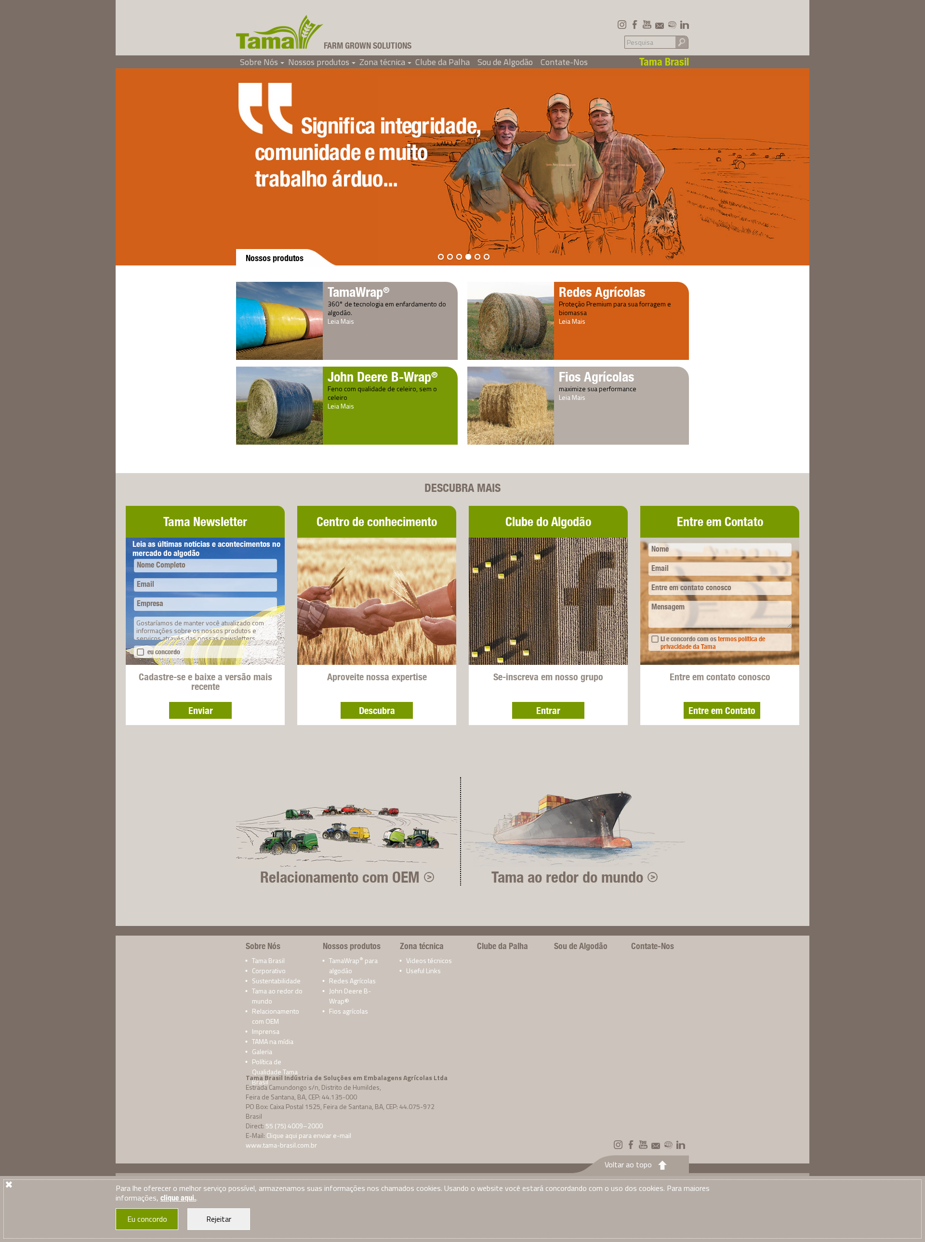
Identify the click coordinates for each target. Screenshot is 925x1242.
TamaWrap (359, 292)
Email (145, 584)
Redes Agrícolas (602, 292)
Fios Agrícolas (596, 376)
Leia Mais (341, 321)
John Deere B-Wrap (383, 376)
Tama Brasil (268, 960)
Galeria (262, 1051)
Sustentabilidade (276, 981)
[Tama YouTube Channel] (647, 24)
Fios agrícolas (348, 1011)
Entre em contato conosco (691, 587)
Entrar (548, 710)
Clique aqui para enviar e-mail (308, 1135)
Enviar (200, 710)
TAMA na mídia (272, 1041)
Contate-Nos (564, 61)
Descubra (377, 710)
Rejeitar (218, 1219)
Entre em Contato (721, 710)
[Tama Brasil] (280, 32)
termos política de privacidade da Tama (713, 642)
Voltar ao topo (628, 1164)
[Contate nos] (659, 24)
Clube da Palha (442, 61)
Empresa (150, 603)
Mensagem (668, 606)
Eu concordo (147, 1219)
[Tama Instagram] (622, 24)
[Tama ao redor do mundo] (672, 24)
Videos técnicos (429, 960)
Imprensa (265, 1031)
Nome (660, 549)
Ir (681, 42)
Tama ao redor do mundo (567, 877)
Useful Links (423, 970)
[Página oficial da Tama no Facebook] (634, 24)
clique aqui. (178, 1197)
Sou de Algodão (505, 61)
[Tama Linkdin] (684, 24)
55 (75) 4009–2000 (294, 1126)
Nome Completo (161, 564)
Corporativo (269, 970)
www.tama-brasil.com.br (281, 1145)
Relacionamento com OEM (340, 877)
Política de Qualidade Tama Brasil (275, 1072)
